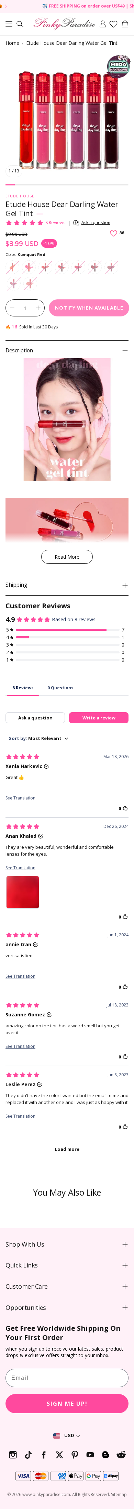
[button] (8, 24)
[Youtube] (90, 1454)
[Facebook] (43, 1454)
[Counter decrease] (12, 308)
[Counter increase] (38, 308)
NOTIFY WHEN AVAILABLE (89, 308)
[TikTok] (28, 1454)
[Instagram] (13, 1454)
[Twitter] (59, 1454)
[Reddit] (121, 1454)
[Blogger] (105, 1454)
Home (12, 43)
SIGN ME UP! (67, 1403)
